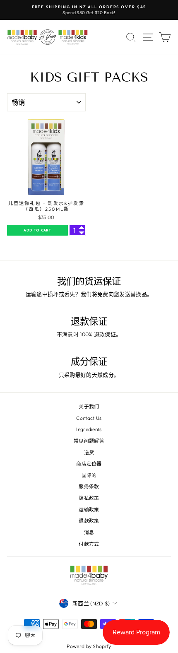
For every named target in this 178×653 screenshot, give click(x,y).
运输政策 (89, 509)
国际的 (89, 475)
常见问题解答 (89, 441)
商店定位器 (89, 463)
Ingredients (89, 429)
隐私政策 (89, 498)
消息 (89, 532)
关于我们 (89, 406)
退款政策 (89, 521)
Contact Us (88, 418)
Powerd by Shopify (89, 646)
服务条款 (89, 486)
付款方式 (89, 544)
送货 (89, 452)
